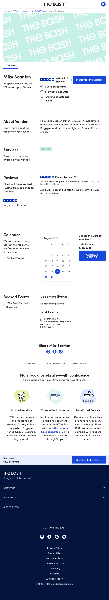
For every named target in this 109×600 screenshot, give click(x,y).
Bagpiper (46, 149)
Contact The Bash (54, 527)
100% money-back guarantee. (54, 429)
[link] (48, 352)
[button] (54, 37)
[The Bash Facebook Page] (49, 537)
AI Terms (54, 573)
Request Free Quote (89, 80)
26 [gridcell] (63, 271)
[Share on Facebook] (54, 352)
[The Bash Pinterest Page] (57, 537)
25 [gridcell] (57, 271)
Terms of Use (54, 553)
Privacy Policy (54, 548)
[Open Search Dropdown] (103, 4)
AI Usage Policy (54, 578)
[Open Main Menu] (5, 4)
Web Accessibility (55, 558)
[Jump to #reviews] (72, 79)
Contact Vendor (92, 256)
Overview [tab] (10, 65)
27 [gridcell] (68, 271)
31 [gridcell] (52, 277)
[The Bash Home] (54, 4)
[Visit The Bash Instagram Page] (42, 537)
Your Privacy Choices (54, 563)
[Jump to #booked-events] (68, 86)
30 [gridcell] (46, 277)
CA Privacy (54, 568)
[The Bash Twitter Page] (64, 537)
